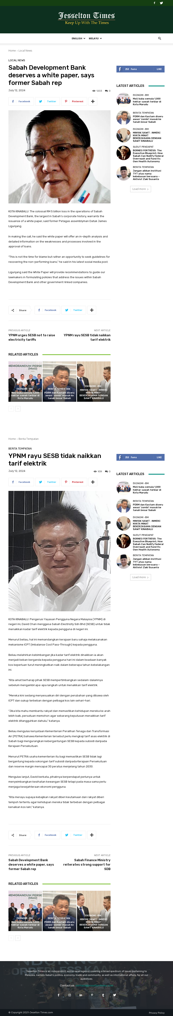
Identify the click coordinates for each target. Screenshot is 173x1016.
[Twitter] (161, 3)
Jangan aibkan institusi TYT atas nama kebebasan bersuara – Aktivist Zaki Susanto (147, 175)
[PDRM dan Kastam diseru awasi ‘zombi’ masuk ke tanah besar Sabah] (59, 381)
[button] (159, 39)
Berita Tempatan (59, 389)
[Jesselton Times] (86, 19)
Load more (139, 189)
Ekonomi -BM (25, 389)
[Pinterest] (92, 995)
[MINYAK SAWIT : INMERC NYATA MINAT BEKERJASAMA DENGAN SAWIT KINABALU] (94, 381)
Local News (25, 50)
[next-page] (17, 408)
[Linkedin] (81, 995)
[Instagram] (70, 995)
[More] (92, 101)
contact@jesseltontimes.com (94, 985)
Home (12, 50)
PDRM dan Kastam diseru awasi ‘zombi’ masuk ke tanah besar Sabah (59, 395)
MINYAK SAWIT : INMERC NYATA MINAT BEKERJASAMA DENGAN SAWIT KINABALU (94, 394)
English (77, 38)
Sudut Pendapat (143, 147)
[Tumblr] (103, 995)
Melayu (94, 38)
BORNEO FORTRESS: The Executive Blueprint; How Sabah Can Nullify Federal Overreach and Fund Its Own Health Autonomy (148, 156)
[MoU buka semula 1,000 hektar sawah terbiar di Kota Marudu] (25, 381)
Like (159, 69)
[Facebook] (154, 3)
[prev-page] (11, 408)
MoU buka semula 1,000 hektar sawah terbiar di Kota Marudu (25, 395)
